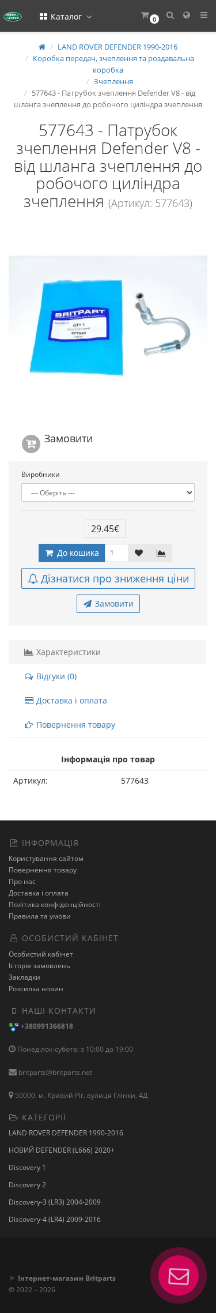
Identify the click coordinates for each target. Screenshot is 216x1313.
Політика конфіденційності (55, 904)
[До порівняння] (161, 553)
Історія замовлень (39, 965)
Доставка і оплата (70, 700)
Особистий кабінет (41, 954)
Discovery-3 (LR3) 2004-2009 (55, 1202)
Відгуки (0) (55, 676)
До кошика (77, 552)
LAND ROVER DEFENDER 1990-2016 (66, 1133)
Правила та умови (40, 916)
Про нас (22, 881)
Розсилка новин (36, 989)
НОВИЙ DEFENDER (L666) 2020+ (62, 1150)
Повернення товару (74, 724)
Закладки (24, 977)
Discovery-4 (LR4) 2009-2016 (55, 1219)
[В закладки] (139, 553)
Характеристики (67, 651)
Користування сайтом (46, 858)
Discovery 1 (27, 1167)
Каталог (66, 16)
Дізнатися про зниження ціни (115, 578)
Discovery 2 (27, 1185)
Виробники (40, 474)
